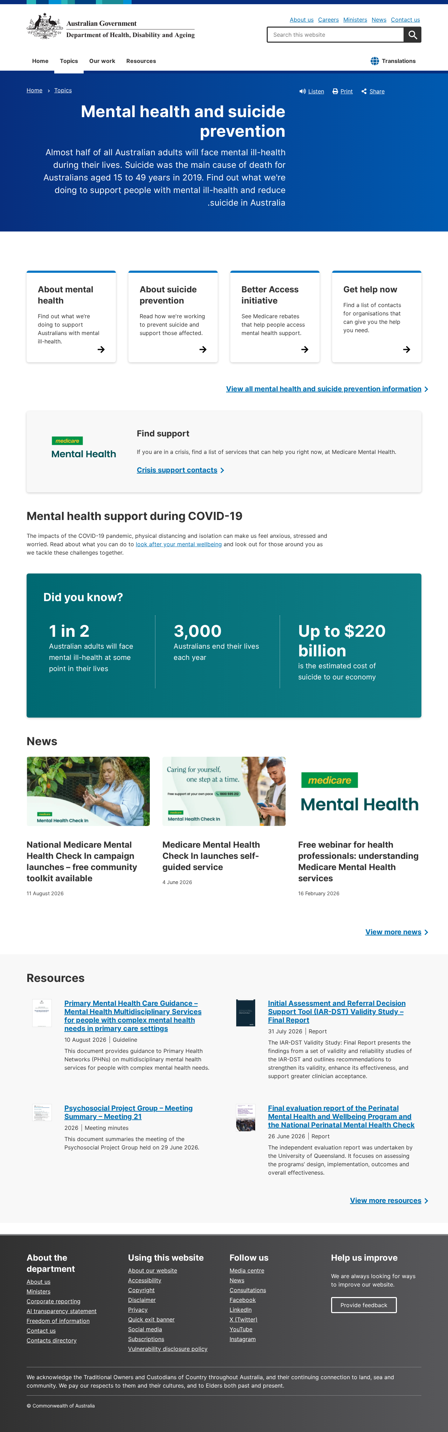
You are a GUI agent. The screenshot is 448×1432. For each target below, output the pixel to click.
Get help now (370, 289)
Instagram (243, 1338)
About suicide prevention (168, 295)
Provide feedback (364, 1305)
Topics (69, 60)
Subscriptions (146, 1338)
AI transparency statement (62, 1311)
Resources (141, 60)
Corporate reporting (53, 1301)
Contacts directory (52, 1340)
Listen (316, 91)
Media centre (247, 1270)
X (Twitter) (244, 1319)
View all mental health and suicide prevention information (323, 389)
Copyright (141, 1290)
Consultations (248, 1290)
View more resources (385, 1200)
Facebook (243, 1299)
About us (302, 19)
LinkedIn (241, 1309)
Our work (102, 60)
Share (377, 91)
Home (40, 60)
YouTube (241, 1329)
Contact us (405, 19)
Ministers (355, 19)
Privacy (138, 1309)
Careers (328, 19)
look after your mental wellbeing (179, 544)
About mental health (65, 295)
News (379, 19)
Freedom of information (58, 1320)
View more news (393, 932)
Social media (145, 1329)
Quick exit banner (151, 1319)
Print (347, 91)
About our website (152, 1270)
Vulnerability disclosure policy (168, 1348)
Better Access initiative (270, 295)
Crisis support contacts (177, 470)
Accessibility (144, 1280)
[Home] (111, 26)
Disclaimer (142, 1299)
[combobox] (336, 35)
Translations (399, 60)
